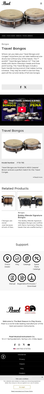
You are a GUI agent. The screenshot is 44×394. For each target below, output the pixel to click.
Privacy (22, 359)
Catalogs (27, 264)
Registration (22, 284)
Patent (22, 364)
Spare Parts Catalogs (36, 266)
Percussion (11, 36)
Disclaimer (22, 354)
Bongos (19, 36)
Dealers (22, 373)
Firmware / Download (31, 285)
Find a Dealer (7, 265)
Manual (12, 284)
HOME (4, 36)
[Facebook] (14, 345)
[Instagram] (19, 345)
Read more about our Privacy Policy (22, 391)
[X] (24, 345)
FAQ (17, 264)
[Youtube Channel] (29, 345)
